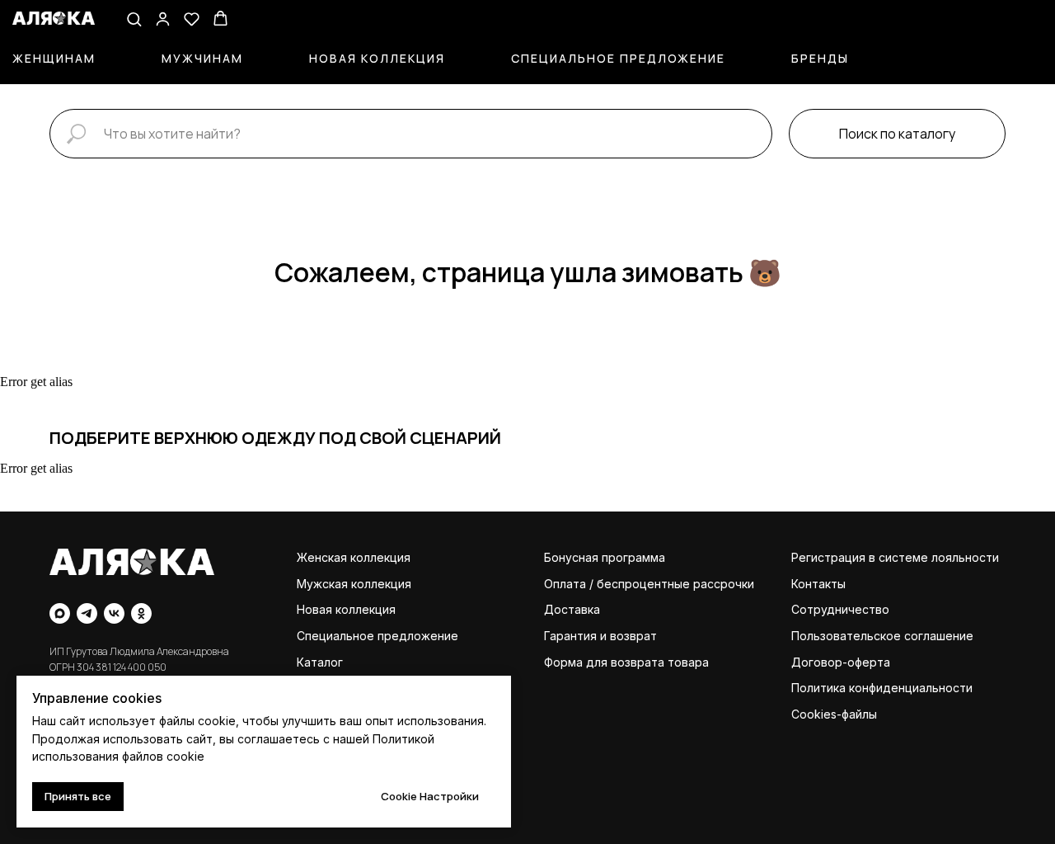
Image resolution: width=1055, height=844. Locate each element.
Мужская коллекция (354, 584)
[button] (134, 18)
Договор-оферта (840, 662)
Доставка (572, 609)
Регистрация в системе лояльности (895, 557)
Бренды (820, 58)
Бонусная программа (604, 557)
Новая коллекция (377, 58)
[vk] (114, 613)
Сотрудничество (840, 609)
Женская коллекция (353, 557)
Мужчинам (202, 58)
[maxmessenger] (59, 613)
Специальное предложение (618, 58)
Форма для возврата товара (626, 662)
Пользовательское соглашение (882, 636)
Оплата (565, 584)
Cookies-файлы (834, 714)
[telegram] (87, 613)
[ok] (141, 613)
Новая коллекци (343, 609)
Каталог (320, 662)
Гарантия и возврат (600, 636)
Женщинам (54, 58)
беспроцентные (643, 584)
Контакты (818, 584)
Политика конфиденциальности (882, 688)
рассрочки (723, 584)
